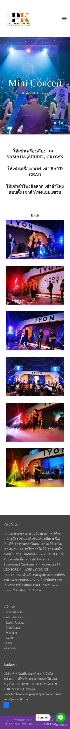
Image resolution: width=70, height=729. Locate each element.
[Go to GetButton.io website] (60, 725)
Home (25, 93)
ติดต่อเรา (10, 648)
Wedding (11, 632)
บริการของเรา (13, 612)
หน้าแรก (9, 607)
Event (9, 638)
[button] (64, 18)
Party (9, 643)
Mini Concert (14, 627)
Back (35, 215)
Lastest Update (15, 622)
